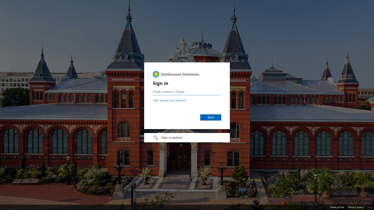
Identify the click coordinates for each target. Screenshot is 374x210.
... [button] (370, 207)
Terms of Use (337, 207)
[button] (187, 137)
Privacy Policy (356, 207)
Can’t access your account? (169, 100)
